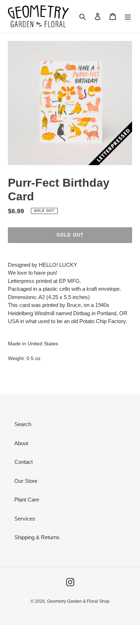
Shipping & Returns (37, 537)
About (21, 443)
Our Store (25, 481)
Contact (23, 462)
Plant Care (26, 499)
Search (22, 424)
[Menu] (127, 16)
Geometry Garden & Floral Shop (78, 601)
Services (24, 519)
